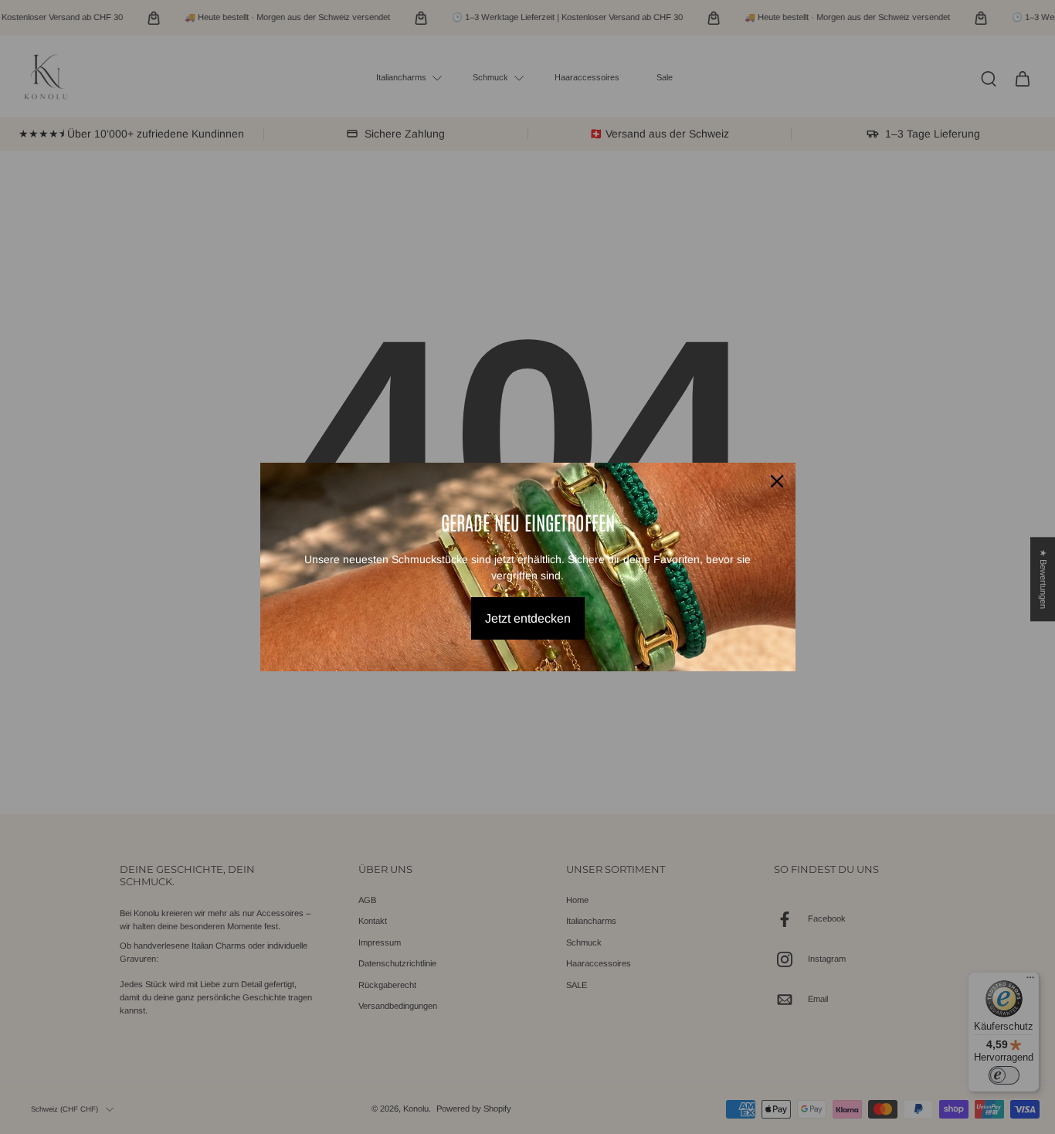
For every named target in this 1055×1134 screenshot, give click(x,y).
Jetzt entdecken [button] (528, 618)
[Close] (776, 481)
